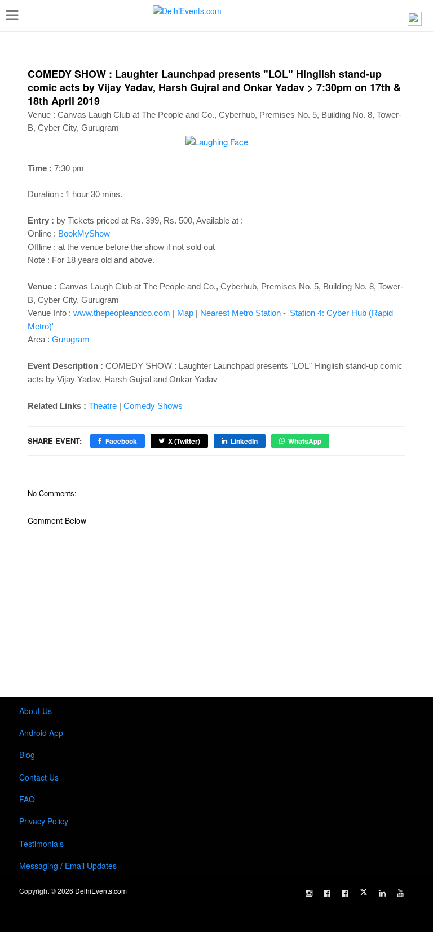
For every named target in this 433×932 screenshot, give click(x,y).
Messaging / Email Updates (68, 865)
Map (185, 313)
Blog (27, 754)
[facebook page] (327, 893)
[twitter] (364, 892)
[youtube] (400, 893)
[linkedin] (382, 893)
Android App (41, 732)
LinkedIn (244, 441)
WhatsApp (304, 441)
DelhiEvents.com (101, 890)
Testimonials (41, 843)
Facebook (121, 441)
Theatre (103, 406)
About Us (35, 710)
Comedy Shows (153, 406)
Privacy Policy (43, 821)
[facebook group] (345, 893)
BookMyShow (84, 233)
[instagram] (309, 893)
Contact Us (39, 777)
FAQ (27, 799)
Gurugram (71, 339)
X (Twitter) (184, 441)
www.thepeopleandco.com (121, 313)
